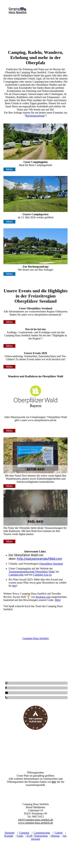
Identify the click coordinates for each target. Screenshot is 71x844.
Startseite (9, 832)
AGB (29, 835)
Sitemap (55, 835)
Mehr (58, 600)
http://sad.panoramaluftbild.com (39, 558)
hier (14, 585)
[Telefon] (6, 697)
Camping (24, 832)
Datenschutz (41, 835)
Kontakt (8, 835)
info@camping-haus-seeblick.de (35, 819)
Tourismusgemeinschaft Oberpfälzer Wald (31, 571)
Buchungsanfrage (35, 115)
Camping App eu (42, 574)
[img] (17, 11)
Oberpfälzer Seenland (51, 563)
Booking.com (43, 596)
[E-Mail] (6, 692)
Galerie (59, 832)
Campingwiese (42, 832)
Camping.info (16, 574)
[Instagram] (6, 683)
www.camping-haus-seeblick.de (35, 822)
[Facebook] (6, 687)
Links (20, 835)
